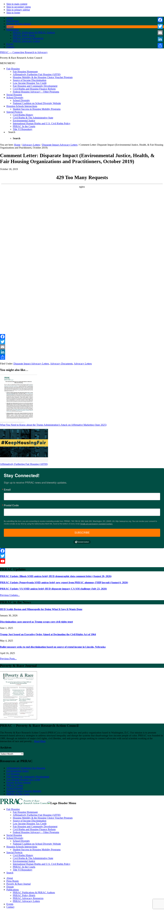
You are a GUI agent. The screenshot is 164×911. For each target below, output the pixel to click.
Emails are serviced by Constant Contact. (96, 523)
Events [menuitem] (9, 904)
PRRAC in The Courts (18, 794)
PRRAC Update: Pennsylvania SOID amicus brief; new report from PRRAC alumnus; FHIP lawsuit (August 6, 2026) (64, 582)
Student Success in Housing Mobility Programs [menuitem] (37, 849)
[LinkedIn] (82, 352)
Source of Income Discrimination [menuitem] (29, 820)
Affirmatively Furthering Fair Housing (25, 768)
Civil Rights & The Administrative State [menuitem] (33, 858)
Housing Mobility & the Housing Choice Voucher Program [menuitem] (43, 817)
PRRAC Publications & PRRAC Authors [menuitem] (34, 892)
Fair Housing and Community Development (35, 86)
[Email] (82, 346)
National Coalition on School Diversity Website (37, 103)
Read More (40, 741)
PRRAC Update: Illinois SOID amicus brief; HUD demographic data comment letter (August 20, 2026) (55, 576)
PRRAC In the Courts (24, 126)
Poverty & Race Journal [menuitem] (18, 883)
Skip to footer (13, 12)
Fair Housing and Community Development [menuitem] (35, 826)
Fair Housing (13, 68)
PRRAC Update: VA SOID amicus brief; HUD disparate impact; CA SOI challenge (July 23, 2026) (53, 588)
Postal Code (11, 505)
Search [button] (11, 132)
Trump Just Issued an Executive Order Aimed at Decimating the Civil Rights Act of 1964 (48, 634)
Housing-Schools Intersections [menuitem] (21, 846)
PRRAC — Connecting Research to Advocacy (24, 52)
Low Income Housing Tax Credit (29, 83)
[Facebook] (82, 336)
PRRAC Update (14, 785)
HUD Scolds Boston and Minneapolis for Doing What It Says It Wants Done (41, 609)
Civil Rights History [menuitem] (23, 855)
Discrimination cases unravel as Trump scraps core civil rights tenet (36, 621)
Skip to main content (16, 4)
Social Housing (14, 94)
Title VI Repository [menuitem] (22, 869)
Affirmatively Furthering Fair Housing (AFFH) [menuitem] (37, 815)
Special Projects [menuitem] (14, 852)
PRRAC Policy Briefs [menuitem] (24, 895)
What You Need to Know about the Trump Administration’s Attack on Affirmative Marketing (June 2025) (53, 424)
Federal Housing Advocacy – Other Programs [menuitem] (36, 832)
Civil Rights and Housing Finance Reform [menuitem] (34, 829)
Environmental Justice (24, 120)
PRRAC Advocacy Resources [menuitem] (28, 898)
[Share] (82, 357)
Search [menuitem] (9, 872)
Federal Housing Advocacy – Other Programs (36, 91)
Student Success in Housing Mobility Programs (37, 109)
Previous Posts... (8, 658)
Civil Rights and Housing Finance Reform (34, 88)
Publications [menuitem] (12, 889)
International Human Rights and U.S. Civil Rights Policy (41, 123)
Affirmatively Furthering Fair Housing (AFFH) (37, 74)
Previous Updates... (10, 595)
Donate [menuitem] (10, 886)
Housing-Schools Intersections (21, 106)
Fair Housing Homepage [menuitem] (25, 812)
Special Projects (14, 112)
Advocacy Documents (61, 363)
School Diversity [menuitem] (14, 838)
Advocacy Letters (83, 363)
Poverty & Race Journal (18, 782)
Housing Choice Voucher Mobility (23, 791)
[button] (7, 63)
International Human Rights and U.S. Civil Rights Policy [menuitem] (41, 864)
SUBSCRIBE (82, 532)
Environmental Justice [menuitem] (24, 861)
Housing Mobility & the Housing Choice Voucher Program (43, 77)
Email (7, 489)
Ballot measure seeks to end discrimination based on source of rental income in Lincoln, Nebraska (53, 647)
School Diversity (14, 97)
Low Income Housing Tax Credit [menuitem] (29, 823)
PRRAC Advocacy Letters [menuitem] (26, 901)
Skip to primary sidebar (18, 9)
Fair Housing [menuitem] (13, 809)
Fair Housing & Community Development (27, 776)
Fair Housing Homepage (25, 71)
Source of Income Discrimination (29, 80)
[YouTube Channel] (82, 561)
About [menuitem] (9, 878)
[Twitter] (82, 341)
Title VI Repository (22, 129)
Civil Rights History (23, 114)
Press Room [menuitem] (12, 881)
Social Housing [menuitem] (14, 835)
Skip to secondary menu (18, 6)
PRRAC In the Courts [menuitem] (24, 866)
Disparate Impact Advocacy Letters (31, 363)
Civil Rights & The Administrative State (33, 117)
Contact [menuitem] (10, 907)
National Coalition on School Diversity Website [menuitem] (37, 843)
